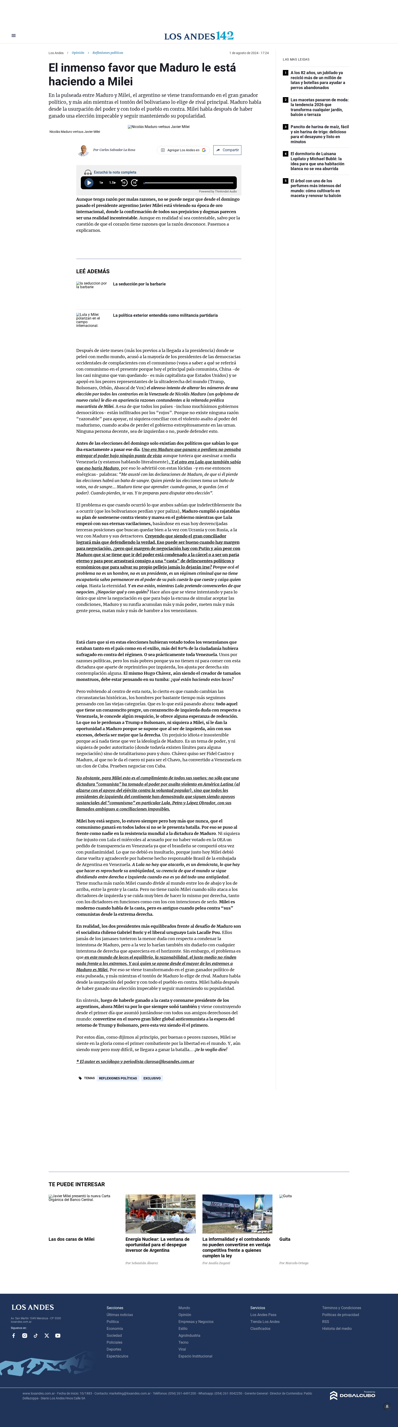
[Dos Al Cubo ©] (352, 1399)
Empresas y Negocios (196, 1321)
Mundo (184, 1308)
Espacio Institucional (195, 1356)
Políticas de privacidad (340, 1315)
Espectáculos (117, 1356)
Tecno (183, 1342)
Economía (115, 1328)
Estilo (183, 1328)
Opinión (78, 53)
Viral (182, 1349)
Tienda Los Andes (265, 1321)
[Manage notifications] (387, 1406)
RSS (325, 1321)
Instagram (24, 1335)
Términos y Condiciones (341, 1308)
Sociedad (114, 1335)
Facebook (13, 1335)
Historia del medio (337, 1328)
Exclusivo (152, 1078)
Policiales (114, 1342)
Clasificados (260, 1328)
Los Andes (56, 53)
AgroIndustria (189, 1335)
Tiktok (35, 1335)
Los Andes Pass (263, 1315)
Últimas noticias (120, 1315)
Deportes (114, 1349)
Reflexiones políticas (118, 1078)
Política (113, 1321)
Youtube (58, 1335)
